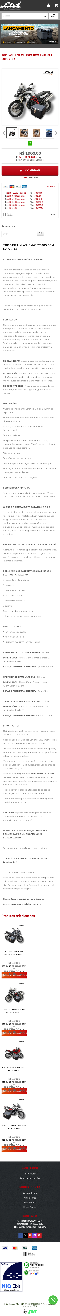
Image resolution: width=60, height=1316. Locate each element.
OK (40, 233)
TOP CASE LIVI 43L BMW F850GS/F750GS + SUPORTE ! (14, 953)
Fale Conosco (30, 1173)
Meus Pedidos (30, 1202)
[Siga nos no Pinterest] (39, 1235)
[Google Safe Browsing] (31, 1272)
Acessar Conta (30, 1193)
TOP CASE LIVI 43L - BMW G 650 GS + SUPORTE (14, 1126)
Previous (3, 133)
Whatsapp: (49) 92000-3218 (31, 1224)
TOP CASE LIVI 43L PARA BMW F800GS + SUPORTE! (14, 1011)
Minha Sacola (30, 1207)
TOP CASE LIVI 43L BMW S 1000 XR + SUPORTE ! (14, 1068)
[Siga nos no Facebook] (20, 1235)
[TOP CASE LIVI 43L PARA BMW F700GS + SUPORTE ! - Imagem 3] (36, 132)
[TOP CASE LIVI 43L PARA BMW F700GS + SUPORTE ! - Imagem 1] (11, 132)
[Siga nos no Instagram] (34, 1235)
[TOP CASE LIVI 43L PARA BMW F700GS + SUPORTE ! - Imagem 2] (24, 132)
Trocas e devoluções (30, 1178)
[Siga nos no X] (25, 1235)
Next (56, 132)
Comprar (32, 170)
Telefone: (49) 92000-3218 (30, 1221)
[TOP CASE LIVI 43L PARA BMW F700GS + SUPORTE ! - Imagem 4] (48, 132)
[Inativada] (11, 1277)
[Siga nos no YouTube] (30, 1235)
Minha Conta (30, 1197)
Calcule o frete (8, 226)
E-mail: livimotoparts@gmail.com (31, 1227)
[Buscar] (45, 15)
